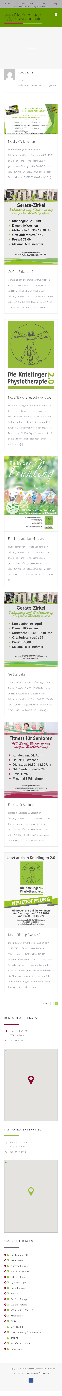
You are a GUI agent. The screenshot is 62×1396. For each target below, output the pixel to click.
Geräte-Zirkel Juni (20, 271)
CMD (13, 1321)
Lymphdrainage (18, 1282)
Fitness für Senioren (21, 804)
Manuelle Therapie (19, 1271)
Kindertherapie (17, 1288)
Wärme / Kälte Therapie (22, 1310)
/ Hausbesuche (33, 1332)
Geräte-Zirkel (17, 674)
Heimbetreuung (18, 1332)
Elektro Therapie (18, 1304)
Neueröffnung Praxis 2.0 (24, 934)
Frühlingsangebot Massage (26, 538)
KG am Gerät (16, 1260)
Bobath (14, 1293)
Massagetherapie (19, 1265)
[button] (31, 1080)
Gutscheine (16, 1348)
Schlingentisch (17, 1277)
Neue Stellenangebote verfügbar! (30, 397)
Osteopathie (16, 1326)
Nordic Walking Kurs (22, 141)
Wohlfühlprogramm (20, 1343)
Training (14, 1337)
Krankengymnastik (19, 1254)
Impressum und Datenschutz (37, 1373)
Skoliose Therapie (19, 1299)
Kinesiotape (16, 1315)
